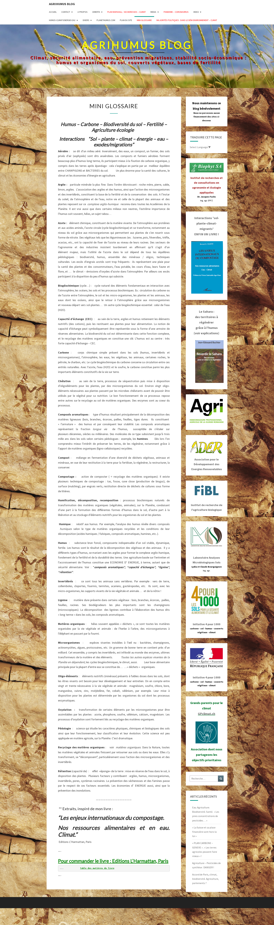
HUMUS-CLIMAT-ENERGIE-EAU (62, 20)
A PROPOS (83, 11)
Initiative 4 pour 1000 (206, 624)
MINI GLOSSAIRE (144, 20)
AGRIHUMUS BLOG (62, 4)
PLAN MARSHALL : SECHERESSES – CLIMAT (126, 11)
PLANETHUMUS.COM (106, 20)
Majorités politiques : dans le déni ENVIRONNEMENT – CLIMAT (187, 20)
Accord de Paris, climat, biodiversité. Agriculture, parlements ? (205, 879)
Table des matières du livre (97, 868)
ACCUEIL (53, 11)
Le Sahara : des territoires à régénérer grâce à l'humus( (206, 322)
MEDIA (153, 11)
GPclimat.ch (206, 714)
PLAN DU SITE (126, 20)
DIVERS (86, 20)
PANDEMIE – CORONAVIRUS (176, 11)
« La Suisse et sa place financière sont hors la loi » (204, 832)
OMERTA (96, 11)
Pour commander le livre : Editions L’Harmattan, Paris (113, 861)
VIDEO (196, 11)
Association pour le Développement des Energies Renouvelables (206, 464)
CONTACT (65, 11)
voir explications (206, 333)
